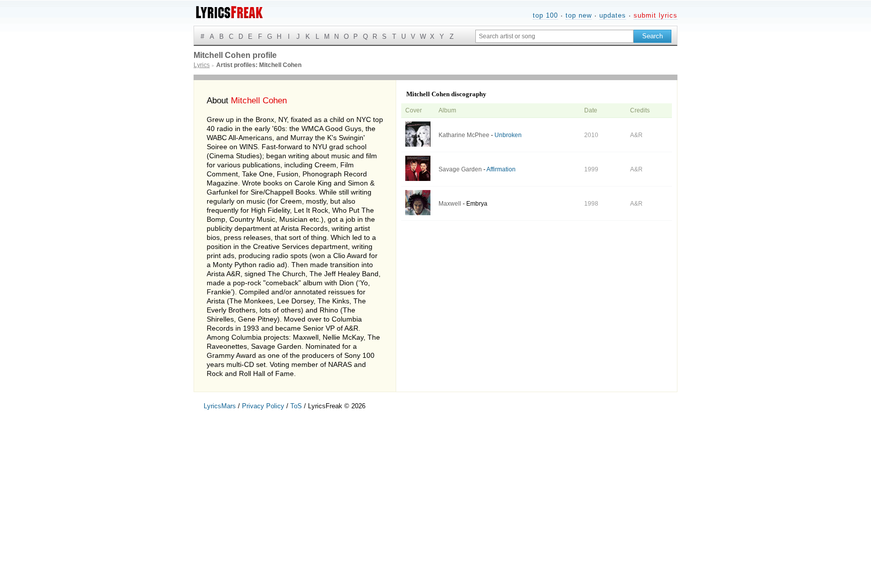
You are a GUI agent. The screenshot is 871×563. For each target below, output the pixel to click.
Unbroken (508, 135)
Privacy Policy (263, 406)
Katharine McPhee (464, 135)
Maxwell (450, 203)
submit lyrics (655, 15)
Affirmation (501, 169)
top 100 (545, 15)
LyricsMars (220, 406)
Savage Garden (460, 169)
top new (579, 15)
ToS (296, 406)
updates (612, 15)
